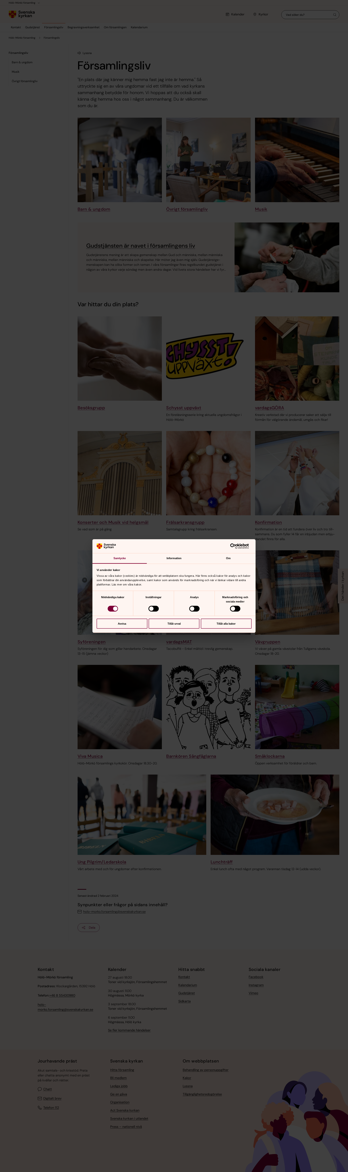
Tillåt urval (174, 623)
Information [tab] (174, 558)
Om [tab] (228, 558)
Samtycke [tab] (119, 558)
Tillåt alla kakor (226, 623)
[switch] (153, 609)
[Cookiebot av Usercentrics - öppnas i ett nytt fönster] (236, 546)
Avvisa (122, 623)
